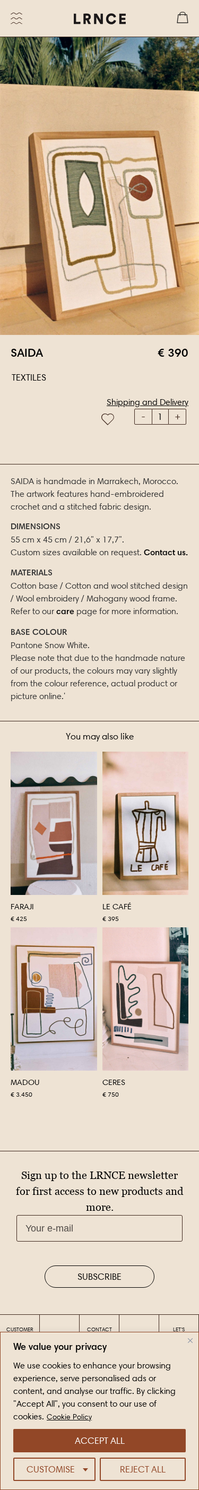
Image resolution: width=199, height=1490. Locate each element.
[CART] (182, 18)
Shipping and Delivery (147, 402)
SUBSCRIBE (99, 1276)
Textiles (29, 377)
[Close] (190, 1340)
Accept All (100, 1440)
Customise (51, 1469)
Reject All (143, 1469)
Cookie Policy (69, 1417)
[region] (99, 1411)
